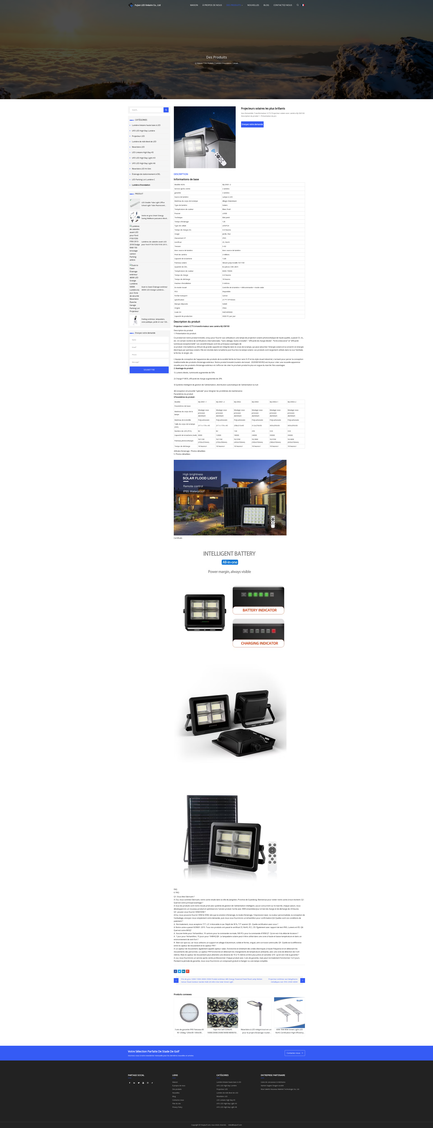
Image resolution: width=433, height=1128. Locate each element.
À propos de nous (212, 5)
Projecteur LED (138, 136)
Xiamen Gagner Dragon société (272, 1085)
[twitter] (138, 1083)
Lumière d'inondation (223, 63)
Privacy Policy (177, 1107)
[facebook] (129, 1083)
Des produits (233, 5)
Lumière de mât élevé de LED (144, 141)
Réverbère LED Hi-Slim (141, 168)
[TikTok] (152, 1083)
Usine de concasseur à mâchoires (273, 1082)
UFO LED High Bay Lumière (143, 130)
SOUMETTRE (149, 370)
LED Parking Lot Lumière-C (143, 179)
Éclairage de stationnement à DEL (146, 174)
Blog (266, 5)
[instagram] (147, 1083)
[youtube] (143, 1083)
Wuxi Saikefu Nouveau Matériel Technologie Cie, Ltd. (280, 1089)
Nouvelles (253, 5)
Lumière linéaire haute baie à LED (146, 125)
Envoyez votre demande (252, 124)
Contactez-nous (283, 5)
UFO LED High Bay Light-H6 (143, 163)
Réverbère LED (138, 147)
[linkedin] (134, 1083)
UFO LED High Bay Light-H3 (143, 158)
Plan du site (176, 1103)
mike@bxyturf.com (235, 1125)
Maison (194, 5)
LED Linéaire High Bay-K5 (143, 152)
